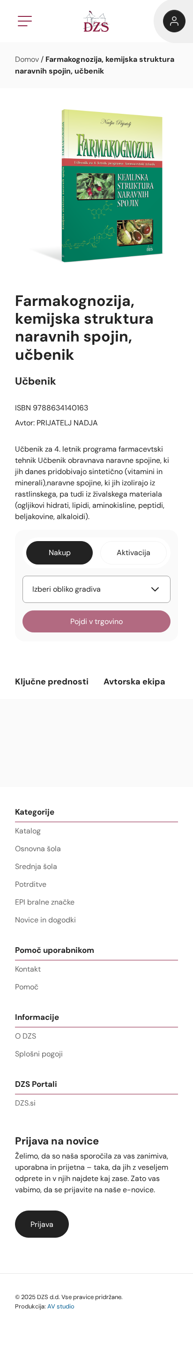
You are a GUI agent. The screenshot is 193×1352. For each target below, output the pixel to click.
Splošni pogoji (39, 1053)
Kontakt (28, 969)
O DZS (25, 1036)
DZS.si (25, 1103)
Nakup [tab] (60, 552)
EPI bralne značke (44, 902)
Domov (27, 59)
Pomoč (26, 986)
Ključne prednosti (52, 681)
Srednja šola (36, 866)
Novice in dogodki (45, 919)
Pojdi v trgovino (96, 621)
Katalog (28, 830)
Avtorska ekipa (134, 681)
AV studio (60, 1306)
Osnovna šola (38, 848)
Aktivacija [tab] (133, 552)
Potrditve (30, 884)
